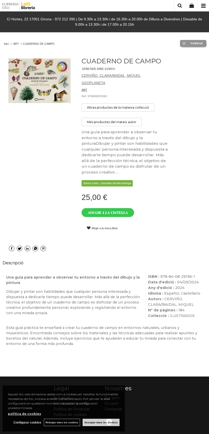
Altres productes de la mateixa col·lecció (118, 107)
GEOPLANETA (93, 83)
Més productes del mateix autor (111, 122)
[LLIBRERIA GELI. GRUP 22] (18, 6)
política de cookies (24, 414)
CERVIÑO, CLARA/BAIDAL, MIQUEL (111, 76)
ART (84, 89)
